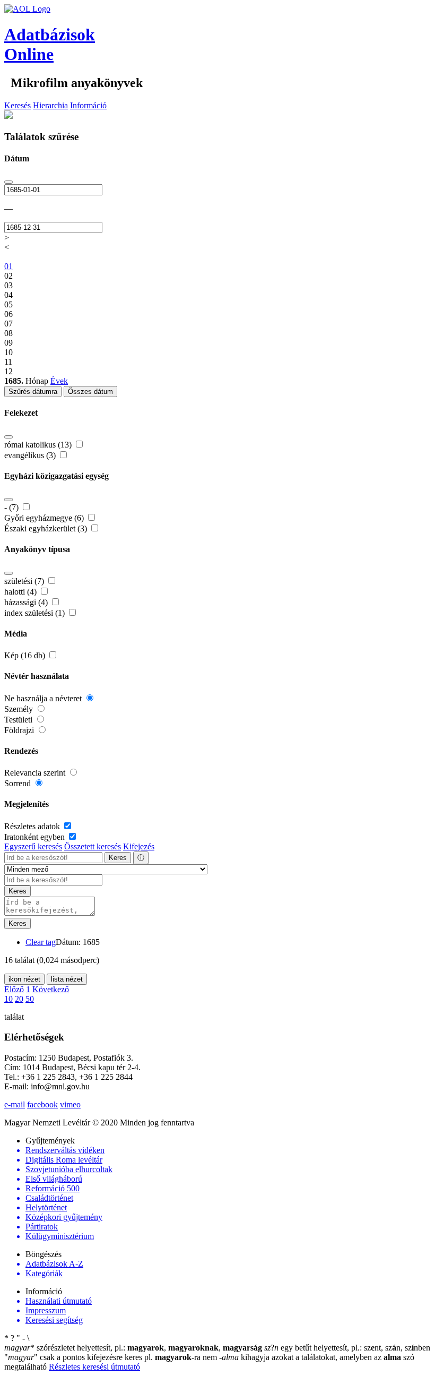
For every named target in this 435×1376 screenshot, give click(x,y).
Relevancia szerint (35, 772)
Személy (19, 708)
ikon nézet (24, 979)
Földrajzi (20, 730)
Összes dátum (90, 391)
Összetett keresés (92, 846)
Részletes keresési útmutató (94, 1366)
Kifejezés (138, 846)
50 (29, 998)
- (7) (12, 507)
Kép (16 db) (25, 655)
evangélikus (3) (31, 455)
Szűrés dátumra (32, 391)
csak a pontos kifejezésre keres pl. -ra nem (111, 1357)
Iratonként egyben (35, 836)
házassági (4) (27, 602)
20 (19, 998)
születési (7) (25, 581)
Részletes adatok (33, 826)
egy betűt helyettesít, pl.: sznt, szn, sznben (347, 1347)
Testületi (19, 719)
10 (8, 998)
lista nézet (67, 979)
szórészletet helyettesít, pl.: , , (133, 1347)
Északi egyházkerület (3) (46, 528)
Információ (88, 105)
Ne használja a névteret (44, 698)
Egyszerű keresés (33, 846)
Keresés (17, 105)
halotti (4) (21, 591)
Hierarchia (50, 105)
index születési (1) (35, 612)
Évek (59, 380)
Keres (118, 858)
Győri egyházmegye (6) (45, 517)
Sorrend (18, 783)
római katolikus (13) (39, 444)
